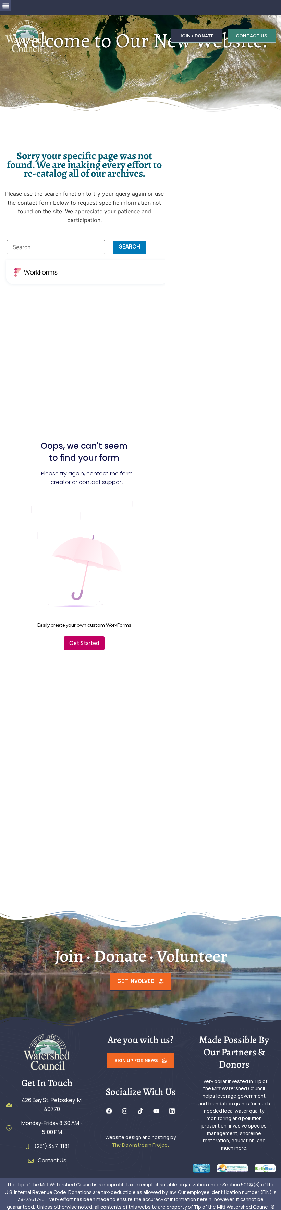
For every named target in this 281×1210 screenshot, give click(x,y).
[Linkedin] (172, 1111)
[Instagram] (125, 1111)
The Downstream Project (140, 1145)
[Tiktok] (140, 1111)
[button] (5, 5)
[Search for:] (56, 247)
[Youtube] (156, 1111)
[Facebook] (109, 1111)
